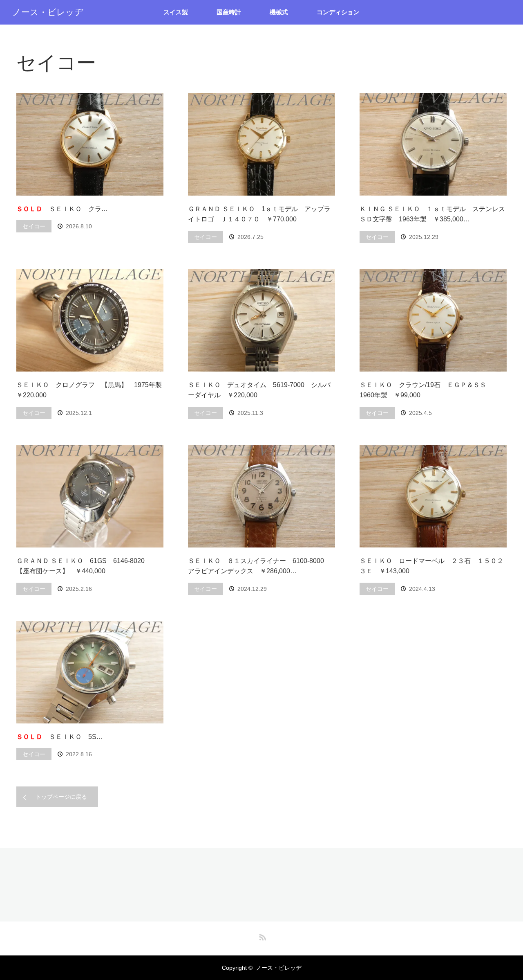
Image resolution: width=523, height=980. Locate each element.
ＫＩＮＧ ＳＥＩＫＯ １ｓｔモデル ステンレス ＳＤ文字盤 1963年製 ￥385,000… (433, 214)
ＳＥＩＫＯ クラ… (62, 208)
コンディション (338, 12)
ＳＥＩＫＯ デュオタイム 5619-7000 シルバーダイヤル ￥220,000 (259, 390)
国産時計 (229, 12)
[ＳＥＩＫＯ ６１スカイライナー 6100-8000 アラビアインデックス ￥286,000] (261, 496)
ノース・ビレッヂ (47, 12)
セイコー (33, 226)
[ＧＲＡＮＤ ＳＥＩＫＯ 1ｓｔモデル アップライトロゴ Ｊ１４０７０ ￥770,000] (261, 144)
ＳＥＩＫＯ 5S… (59, 736)
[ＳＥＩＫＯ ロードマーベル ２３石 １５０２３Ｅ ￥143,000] (433, 496)
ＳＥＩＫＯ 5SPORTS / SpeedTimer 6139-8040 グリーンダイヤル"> (89, 672)
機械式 (279, 12)
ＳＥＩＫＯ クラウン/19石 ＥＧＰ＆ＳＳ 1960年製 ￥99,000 (426, 390)
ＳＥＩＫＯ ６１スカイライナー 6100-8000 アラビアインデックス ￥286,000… (259, 566)
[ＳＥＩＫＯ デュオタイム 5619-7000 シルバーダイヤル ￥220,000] (261, 320)
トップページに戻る (61, 796)
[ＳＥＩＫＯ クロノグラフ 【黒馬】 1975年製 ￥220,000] (89, 320)
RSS (261, 936)
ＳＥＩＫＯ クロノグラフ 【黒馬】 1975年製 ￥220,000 (89, 390)
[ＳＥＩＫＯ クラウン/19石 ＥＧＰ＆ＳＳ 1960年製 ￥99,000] (433, 320)
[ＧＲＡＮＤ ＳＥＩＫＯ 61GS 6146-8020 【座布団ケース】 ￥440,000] (89, 496)
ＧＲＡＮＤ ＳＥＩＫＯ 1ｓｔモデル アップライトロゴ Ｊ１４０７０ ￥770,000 (259, 214)
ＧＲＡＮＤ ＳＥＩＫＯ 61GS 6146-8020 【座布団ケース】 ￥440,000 (83, 566)
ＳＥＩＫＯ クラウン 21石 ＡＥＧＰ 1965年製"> (89, 144)
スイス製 (175, 12)
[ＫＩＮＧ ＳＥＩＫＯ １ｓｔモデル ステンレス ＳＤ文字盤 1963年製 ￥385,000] (433, 144)
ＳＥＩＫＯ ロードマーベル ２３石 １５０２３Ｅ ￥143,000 (431, 566)
